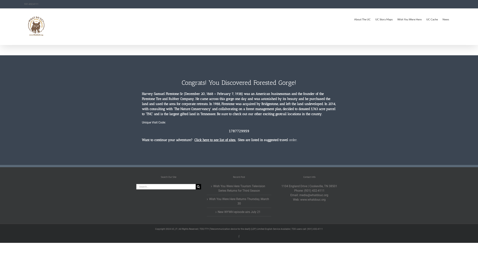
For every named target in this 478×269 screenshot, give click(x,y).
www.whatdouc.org (313, 199)
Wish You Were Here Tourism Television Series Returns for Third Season (239, 188)
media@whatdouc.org (313, 195)
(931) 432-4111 (314, 190)
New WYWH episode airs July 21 (239, 212)
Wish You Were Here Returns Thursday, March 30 (239, 201)
